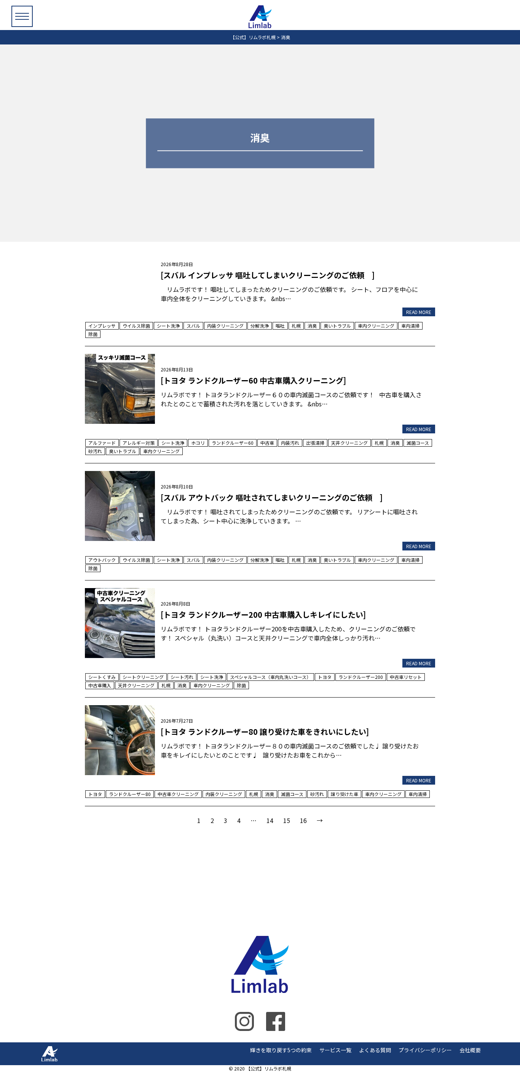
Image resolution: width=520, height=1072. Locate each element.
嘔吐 (280, 325)
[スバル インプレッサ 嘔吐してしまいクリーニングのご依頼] (120, 282)
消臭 (312, 325)
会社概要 (470, 1050)
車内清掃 (410, 325)
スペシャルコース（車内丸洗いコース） (270, 677)
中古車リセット (406, 677)
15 (286, 820)
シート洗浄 (168, 325)
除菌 (92, 334)
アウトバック (102, 560)
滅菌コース (418, 442)
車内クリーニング (376, 325)
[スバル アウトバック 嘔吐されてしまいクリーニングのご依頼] (120, 504)
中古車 (267, 442)
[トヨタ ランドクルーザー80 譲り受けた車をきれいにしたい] (120, 739)
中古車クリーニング (178, 794)
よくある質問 (375, 1050)
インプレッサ (102, 325)
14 (269, 820)
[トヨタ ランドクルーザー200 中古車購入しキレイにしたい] (120, 621)
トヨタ (325, 677)
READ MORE (418, 312)
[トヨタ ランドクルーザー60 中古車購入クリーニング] (120, 387)
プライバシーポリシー (425, 1050)
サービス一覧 (335, 1050)
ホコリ (198, 442)
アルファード (102, 442)
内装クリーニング (225, 325)
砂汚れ (95, 451)
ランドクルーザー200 (360, 677)
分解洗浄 (259, 325)
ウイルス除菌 (136, 325)
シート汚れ (182, 677)
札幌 (296, 325)
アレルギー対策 (139, 442)
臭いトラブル (337, 325)
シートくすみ (102, 677)
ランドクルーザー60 (233, 442)
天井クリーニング (349, 442)
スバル (193, 325)
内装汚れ (290, 442)
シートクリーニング (143, 677)
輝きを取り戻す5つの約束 (281, 1050)
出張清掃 (315, 442)
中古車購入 (99, 685)
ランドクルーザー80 (130, 794)
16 (303, 820)
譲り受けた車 (344, 794)
